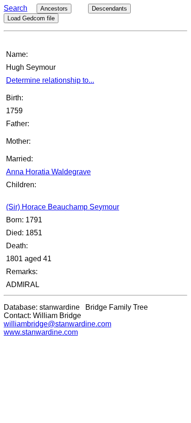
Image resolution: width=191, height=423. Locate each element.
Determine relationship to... (50, 80)
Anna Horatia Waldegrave (48, 172)
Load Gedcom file (31, 18)
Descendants (109, 8)
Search (15, 8)
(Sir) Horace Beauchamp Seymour (62, 207)
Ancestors (54, 8)
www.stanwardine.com (41, 332)
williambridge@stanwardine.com (57, 324)
